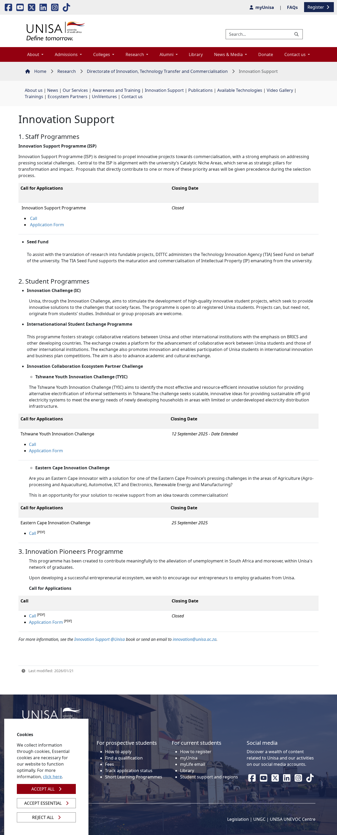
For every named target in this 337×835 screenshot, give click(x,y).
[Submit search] (297, 34)
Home (40, 71)
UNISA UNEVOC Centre (292, 819)
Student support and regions (209, 777)
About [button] (33, 54)
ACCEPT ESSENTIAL (43, 803)
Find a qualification (124, 758)
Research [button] (135, 54)
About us (34, 90)
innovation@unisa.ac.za (194, 639)
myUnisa (188, 758)
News (52, 90)
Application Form (47, 225)
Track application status (128, 770)
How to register (195, 751)
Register (316, 7)
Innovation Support (164, 90)
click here (52, 776)
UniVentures (104, 96)
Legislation (238, 819)
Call (33, 218)
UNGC (259, 819)
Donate (265, 54)
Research (66, 71)
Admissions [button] (67, 54)
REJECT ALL (43, 817)
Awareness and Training (116, 90)
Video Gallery (280, 90)
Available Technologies (239, 90)
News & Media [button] (229, 54)
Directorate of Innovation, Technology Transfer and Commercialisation (157, 71)
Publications (200, 90)
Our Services (75, 90)
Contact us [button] (295, 54)
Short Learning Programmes (133, 777)
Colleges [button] (102, 54)
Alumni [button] (167, 54)
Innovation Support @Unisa (99, 639)
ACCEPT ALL (42, 789)
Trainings (34, 96)
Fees (109, 764)
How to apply (118, 751)
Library (196, 54)
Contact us (132, 96)
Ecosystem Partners (67, 96)
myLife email (192, 764)
